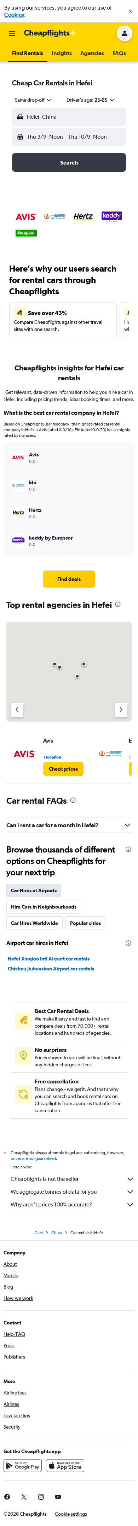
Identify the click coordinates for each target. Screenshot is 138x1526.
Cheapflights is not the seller (45, 1179)
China (56, 1232)
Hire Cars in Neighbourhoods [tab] (43, 907)
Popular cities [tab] (85, 923)
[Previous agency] (17, 710)
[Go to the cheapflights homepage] (50, 33)
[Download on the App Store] (65, 1465)
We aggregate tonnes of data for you (54, 1191)
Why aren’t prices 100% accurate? (51, 1204)
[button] (130, 11)
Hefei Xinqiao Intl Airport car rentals (49, 959)
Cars (39, 1232)
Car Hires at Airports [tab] (34, 890)
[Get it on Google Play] (23, 1465)
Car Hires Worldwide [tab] (34, 923)
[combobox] (33, 99)
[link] (69, 579)
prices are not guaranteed (33, 1158)
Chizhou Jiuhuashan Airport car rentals (51, 968)
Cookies (14, 14)
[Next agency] (121, 710)
